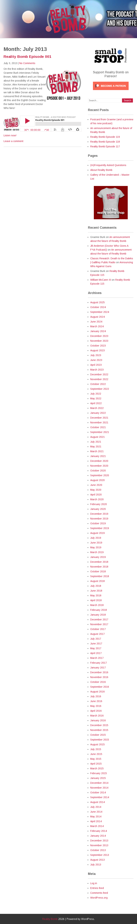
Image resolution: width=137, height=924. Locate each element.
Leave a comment (13, 141)
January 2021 (98, 456)
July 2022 (95, 393)
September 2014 (99, 797)
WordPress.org (99, 897)
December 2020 (99, 461)
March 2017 (97, 658)
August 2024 (97, 316)
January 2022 (98, 412)
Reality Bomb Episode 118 (105, 141)
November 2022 (99, 379)
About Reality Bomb (101, 170)
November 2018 (99, 566)
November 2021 (99, 422)
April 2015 (96, 763)
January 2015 (98, 778)
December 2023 (99, 336)
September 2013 (99, 855)
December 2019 (99, 513)
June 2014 (96, 811)
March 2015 (97, 768)
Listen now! (10, 135)
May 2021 (95, 446)
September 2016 (99, 686)
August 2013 (97, 859)
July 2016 (95, 696)
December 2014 (99, 782)
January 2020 (98, 509)
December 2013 (99, 840)
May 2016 (95, 706)
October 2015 (98, 734)
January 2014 (98, 835)
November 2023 (99, 340)
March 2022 (97, 408)
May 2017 (95, 648)
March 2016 (97, 715)
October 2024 (98, 307)
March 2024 (97, 326)
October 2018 (98, 571)
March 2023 (97, 369)
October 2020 (98, 470)
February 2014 (98, 831)
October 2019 (98, 523)
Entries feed (97, 888)
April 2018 (96, 600)
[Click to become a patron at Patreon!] (111, 91)
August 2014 (97, 802)
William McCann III (100, 279)
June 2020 (96, 485)
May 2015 (95, 758)
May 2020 (95, 489)
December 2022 (99, 374)
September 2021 (99, 432)
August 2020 (97, 480)
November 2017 (99, 624)
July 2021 (95, 441)
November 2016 (99, 677)
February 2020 (98, 504)
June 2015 (96, 754)
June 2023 (96, 360)
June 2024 (96, 321)
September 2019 (99, 528)
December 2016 (99, 672)
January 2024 (98, 331)
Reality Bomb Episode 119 (105, 136)
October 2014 (98, 792)
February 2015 (98, 773)
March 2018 (97, 605)
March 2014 (97, 826)
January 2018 (98, 614)
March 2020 (97, 499)
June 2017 (96, 643)
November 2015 (99, 730)
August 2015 (97, 744)
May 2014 (95, 816)
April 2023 (96, 364)
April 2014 (96, 821)
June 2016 (96, 701)
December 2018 (99, 561)
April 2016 (96, 710)
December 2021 (99, 417)
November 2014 (99, 787)
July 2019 (95, 537)
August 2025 (97, 302)
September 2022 (99, 388)
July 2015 (95, 749)
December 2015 (99, 725)
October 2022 (98, 384)
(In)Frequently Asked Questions (108, 165)
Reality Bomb (50, 918)
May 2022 (95, 398)
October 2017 (98, 629)
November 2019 (99, 518)
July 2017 (95, 638)
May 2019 (95, 547)
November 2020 (99, 465)
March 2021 (97, 451)
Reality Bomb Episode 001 (27, 56)
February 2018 (98, 609)
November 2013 (99, 845)
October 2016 (98, 682)
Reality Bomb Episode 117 (105, 146)
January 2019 (98, 557)
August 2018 (97, 581)
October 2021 (98, 427)
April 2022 (96, 403)
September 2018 (99, 576)
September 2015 (99, 739)
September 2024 (99, 312)
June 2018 (96, 590)
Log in (93, 883)
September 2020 (99, 475)
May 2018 (95, 595)
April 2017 (96, 653)
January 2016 (98, 720)
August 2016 (97, 691)
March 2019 (97, 552)
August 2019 (97, 533)
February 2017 (98, 662)
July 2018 (95, 585)
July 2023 (95, 355)
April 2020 (96, 494)
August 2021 (97, 436)
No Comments (27, 63)
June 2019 (96, 542)
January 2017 (98, 667)
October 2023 (98, 345)
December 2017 (99, 619)
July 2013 (95, 864)
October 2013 (98, 850)
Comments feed (99, 892)
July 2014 (95, 806)
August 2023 (97, 350)
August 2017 (97, 633)
